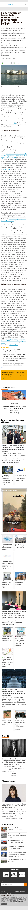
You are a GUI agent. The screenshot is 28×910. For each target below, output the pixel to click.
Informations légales (20, 890)
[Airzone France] (22, 874)
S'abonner (14, 774)
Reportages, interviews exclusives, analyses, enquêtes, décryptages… (14, 374)
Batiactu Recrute (19, 888)
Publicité (3, 890)
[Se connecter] (25, 4)
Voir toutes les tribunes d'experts (14, 818)
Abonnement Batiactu (6, 893)
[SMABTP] (14, 874)
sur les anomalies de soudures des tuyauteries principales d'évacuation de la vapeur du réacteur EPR (14, 156)
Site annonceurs (19, 893)
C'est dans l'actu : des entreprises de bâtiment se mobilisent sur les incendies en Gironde (11, 488)
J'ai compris (3, 903)
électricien (6, 169)
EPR (15, 123)
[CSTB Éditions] (6, 874)
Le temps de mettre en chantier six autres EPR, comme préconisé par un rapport (13, 341)
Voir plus (14, 773)
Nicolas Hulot (13, 345)
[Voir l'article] (25, 489)
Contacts (3, 888)
